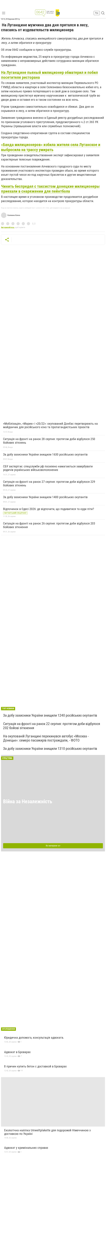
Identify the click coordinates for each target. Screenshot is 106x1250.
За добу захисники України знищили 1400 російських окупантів (45, 497)
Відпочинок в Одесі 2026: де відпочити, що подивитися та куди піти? (48, 509)
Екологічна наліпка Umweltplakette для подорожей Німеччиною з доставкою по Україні (47, 1132)
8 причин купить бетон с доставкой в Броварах (35, 1066)
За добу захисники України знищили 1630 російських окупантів (45, 454)
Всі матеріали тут (53, 845)
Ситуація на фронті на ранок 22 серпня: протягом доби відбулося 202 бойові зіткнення (51, 726)
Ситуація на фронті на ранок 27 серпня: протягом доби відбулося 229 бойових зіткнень (49, 483)
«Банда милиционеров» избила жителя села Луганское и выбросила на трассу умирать (50, 147)
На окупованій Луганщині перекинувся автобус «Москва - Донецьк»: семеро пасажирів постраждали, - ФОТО (46, 738)
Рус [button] (96, 13)
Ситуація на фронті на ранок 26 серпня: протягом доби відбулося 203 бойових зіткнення (49, 525)
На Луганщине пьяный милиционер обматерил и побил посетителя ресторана (49, 75)
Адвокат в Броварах (17, 1052)
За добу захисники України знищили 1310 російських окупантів (50, 748)
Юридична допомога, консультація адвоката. (34, 1037)
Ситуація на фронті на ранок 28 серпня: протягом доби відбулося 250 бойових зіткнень (49, 440)
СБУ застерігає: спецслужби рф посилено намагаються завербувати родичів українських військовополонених (48, 468)
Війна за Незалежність (27, 801)
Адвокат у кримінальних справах (26, 1148)
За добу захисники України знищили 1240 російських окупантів (50, 715)
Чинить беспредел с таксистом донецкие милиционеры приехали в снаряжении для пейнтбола (50, 189)
